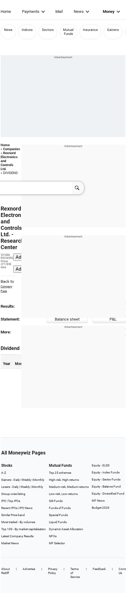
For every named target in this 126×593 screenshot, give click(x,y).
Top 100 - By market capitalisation (23, 529)
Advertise (29, 569)
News (79, 11)
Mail (59, 11)
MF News (98, 501)
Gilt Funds (56, 501)
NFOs (53, 536)
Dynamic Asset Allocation (66, 529)
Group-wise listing (13, 494)
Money (109, 11)
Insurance (90, 30)
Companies (11, 149)
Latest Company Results (17, 536)
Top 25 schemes (60, 473)
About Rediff (5, 571)
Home (6, 11)
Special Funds (58, 515)
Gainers (113, 30)
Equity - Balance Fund (106, 486)
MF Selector (57, 543)
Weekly (26, 480)
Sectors (48, 30)
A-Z (3, 473)
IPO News (25, 508)
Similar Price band (13, 515)
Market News (10, 543)
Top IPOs (14, 501)
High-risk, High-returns (64, 480)
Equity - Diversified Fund (108, 494)
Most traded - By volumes (18, 522)
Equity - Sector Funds (106, 479)
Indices (27, 30)
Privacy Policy (52, 571)
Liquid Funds (58, 522)
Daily (16, 480)
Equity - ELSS (100, 465)
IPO (3, 501)
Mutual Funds (68, 32)
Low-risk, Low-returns (63, 494)
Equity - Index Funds (106, 472)
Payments (30, 11)
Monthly (38, 480)
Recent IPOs (9, 508)
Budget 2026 (100, 508)
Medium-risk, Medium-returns (69, 487)
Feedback (99, 569)
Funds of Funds (60, 508)
